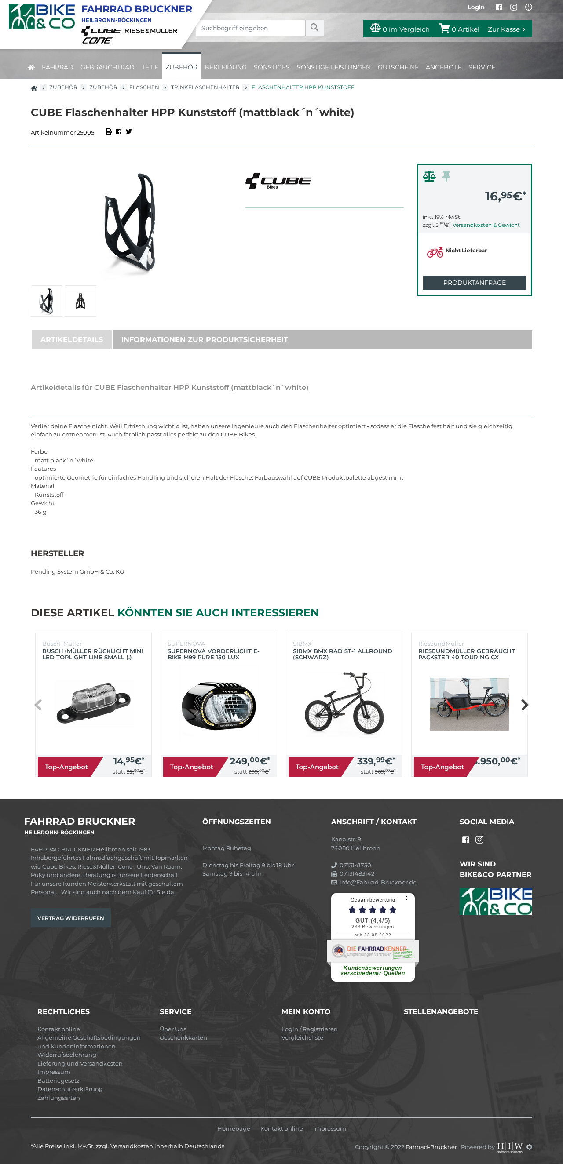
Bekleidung (226, 67)
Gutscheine (398, 67)
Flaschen (144, 87)
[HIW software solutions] (510, 1146)
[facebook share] (118, 132)
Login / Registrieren (310, 1029)
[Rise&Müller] (152, 30)
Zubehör (181, 67)
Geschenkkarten (183, 1037)
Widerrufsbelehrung (66, 1054)
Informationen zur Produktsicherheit (204, 339)
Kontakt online (58, 1029)
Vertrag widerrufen (70, 918)
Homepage (233, 1128)
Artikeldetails (71, 339)
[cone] (99, 39)
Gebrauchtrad (107, 67)
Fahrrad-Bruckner (432, 1146)
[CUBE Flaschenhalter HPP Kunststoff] (131, 222)
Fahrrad (57, 67)
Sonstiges (272, 67)
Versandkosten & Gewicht (486, 225)
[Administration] (529, 1146)
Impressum (53, 1071)
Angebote (443, 67)
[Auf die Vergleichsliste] (431, 178)
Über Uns (173, 1029)
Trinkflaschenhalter (205, 87)
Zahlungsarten (58, 1097)
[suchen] (314, 28)
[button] (524, 705)
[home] (31, 65)
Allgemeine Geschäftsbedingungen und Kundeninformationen (89, 1042)
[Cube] (102, 30)
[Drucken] (109, 132)
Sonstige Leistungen (334, 67)
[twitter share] (128, 132)
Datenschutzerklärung (70, 1088)
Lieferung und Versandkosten (80, 1063)
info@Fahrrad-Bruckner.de (377, 882)
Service (481, 67)
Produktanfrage (474, 283)
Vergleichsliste (302, 1037)
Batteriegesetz (58, 1080)
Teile (150, 67)
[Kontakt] (528, 7)
